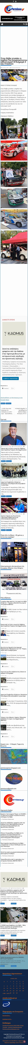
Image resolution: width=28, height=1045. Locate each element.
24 (20, 990)
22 (13, 990)
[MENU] (26, 24)
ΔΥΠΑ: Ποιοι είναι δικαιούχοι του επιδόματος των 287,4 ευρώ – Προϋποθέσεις (6, 411)
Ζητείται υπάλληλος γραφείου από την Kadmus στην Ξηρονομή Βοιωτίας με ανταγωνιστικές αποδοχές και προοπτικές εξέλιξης (13, 354)
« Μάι (4, 993)
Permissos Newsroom (15, 67)
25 (23, 990)
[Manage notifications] (24, 1042)
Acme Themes (19, 1042)
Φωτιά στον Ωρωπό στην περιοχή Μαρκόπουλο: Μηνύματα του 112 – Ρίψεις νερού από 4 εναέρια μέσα (14, 649)
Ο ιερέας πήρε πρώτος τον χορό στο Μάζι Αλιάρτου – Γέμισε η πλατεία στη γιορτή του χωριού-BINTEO (14, 603)
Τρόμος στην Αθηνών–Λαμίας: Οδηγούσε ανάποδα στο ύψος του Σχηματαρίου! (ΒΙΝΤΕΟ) (13, 719)
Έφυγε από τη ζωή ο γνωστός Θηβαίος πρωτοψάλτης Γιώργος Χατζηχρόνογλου (13, 625)
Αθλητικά (3, 403)
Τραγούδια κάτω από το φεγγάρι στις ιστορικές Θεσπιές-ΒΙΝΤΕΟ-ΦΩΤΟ (12, 860)
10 (20, 986)
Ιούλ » (8, 993)
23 (16, 990)
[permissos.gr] (2, 24)
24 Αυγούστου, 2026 (5, 888)
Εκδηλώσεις (8, 403)
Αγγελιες (2, 903)
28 (10, 993)
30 (16, 993)
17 (20, 988)
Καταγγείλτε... (6, 1015)
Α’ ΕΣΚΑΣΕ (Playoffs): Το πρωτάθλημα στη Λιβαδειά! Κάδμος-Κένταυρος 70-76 (21, 411)
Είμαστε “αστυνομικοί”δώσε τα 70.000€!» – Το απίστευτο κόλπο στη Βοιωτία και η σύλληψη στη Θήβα (14, 815)
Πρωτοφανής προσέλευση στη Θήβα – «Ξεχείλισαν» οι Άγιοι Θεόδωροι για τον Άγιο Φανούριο (13, 844)
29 (13, 993)
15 (13, 988)
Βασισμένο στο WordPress (10, 1040)
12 (4, 988)
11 (23, 986)
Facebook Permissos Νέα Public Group (13, 1025)
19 (4, 990)
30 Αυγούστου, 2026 (6, 446)
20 (7, 990)
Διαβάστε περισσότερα (10, 378)
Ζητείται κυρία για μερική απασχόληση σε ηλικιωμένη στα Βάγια (14, 852)
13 (7, 988)
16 (16, 988)
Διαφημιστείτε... (7, 1019)
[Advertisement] (14, 42)
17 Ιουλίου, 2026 (5, 923)
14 (10, 988)
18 (23, 988)
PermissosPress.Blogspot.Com (11, 1029)
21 (10, 990)
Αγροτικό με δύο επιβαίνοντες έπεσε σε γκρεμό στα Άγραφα (13, 672)
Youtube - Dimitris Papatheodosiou (12, 1027)
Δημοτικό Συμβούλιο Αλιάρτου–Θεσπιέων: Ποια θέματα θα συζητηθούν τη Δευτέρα (14, 695)
